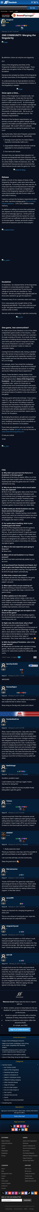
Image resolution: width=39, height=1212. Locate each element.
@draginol (18, 429)
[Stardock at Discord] (16, 1129)
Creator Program (6, 1183)
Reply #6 (4, 844)
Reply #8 (4, 907)
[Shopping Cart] (34, 2)
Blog (2, 1171)
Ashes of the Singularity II (30, 1141)
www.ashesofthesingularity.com (13, 432)
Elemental (25, 1143)
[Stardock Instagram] (24, 1126)
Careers (3, 1176)
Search (11, 11)
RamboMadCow (12, 719)
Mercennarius (12, 869)
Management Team (6, 1173)
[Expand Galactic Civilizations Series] (3, 1077)
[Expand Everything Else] (1, 1102)
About (3, 1168)
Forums (3, 1188)
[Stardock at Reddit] (13, 1129)
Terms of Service (18, 1209)
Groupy (3, 1155)
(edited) (26, 774)
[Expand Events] (3, 1097)
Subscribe (27, 1200)
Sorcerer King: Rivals (28, 1160)
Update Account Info (30, 1181)
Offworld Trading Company (30, 1155)
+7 (3, 903)
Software (4, 1137)
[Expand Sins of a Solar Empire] (3, 1087)
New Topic (32, 8)
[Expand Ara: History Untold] (3, 1067)
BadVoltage (11, 765)
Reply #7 (4, 878)
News (2, 1178)
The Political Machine (28, 1153)
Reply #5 (4, 813)
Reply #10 (5, 963)
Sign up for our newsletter (11, 1197)
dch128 (9, 955)
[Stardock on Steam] (27, 1126)
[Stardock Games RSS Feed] (26, 1129)
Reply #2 (4, 696)
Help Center (28, 1168)
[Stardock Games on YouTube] (18, 1126)
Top (37, 675)
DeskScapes (4, 1150)
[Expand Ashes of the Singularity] (3, 1069)
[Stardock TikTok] (19, 1129)
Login (16, 11)
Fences (3, 1148)
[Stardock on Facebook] (14, 1126)
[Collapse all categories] (37, 1064)
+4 (3, 771)
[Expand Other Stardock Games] (3, 1082)
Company (4, 1165)
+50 (3, 838)
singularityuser (12, 926)
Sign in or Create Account (19, 1029)
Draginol (9, 20)
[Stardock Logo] (10, 2)
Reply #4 (4, 774)
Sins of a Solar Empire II (29, 1148)
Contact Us (4, 1186)
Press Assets (4, 1181)
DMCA (25, 1209)
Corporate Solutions (6, 1143)
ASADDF (9, 833)
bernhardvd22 (12, 664)
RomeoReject (11, 687)
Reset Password (29, 1178)
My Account (28, 1171)
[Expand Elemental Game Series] (3, 1072)
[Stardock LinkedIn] (22, 1129)
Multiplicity (4, 1153)
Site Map (31, 1209)
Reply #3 (4, 728)
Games (25, 1137)
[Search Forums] (37, 2)
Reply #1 (4, 675)
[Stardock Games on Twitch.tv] (21, 1126)
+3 (3, 874)
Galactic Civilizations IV (29, 1146)
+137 (3, 25)
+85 (3, 806)
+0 (3, 669)
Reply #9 (4, 935)
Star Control (26, 1150)
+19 (3, 692)
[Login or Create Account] (32, 2)
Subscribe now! (19, 1116)
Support (28, 1165)
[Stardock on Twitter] (11, 1126)
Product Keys (28, 1176)
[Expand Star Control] (3, 1092)
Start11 (3, 1146)
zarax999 (10, 898)
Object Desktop (5, 1141)
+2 (3, 931)
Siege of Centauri (27, 1158)
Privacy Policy (8, 1209)
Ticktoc (9, 801)
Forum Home (4, 11)
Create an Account (30, 1173)
